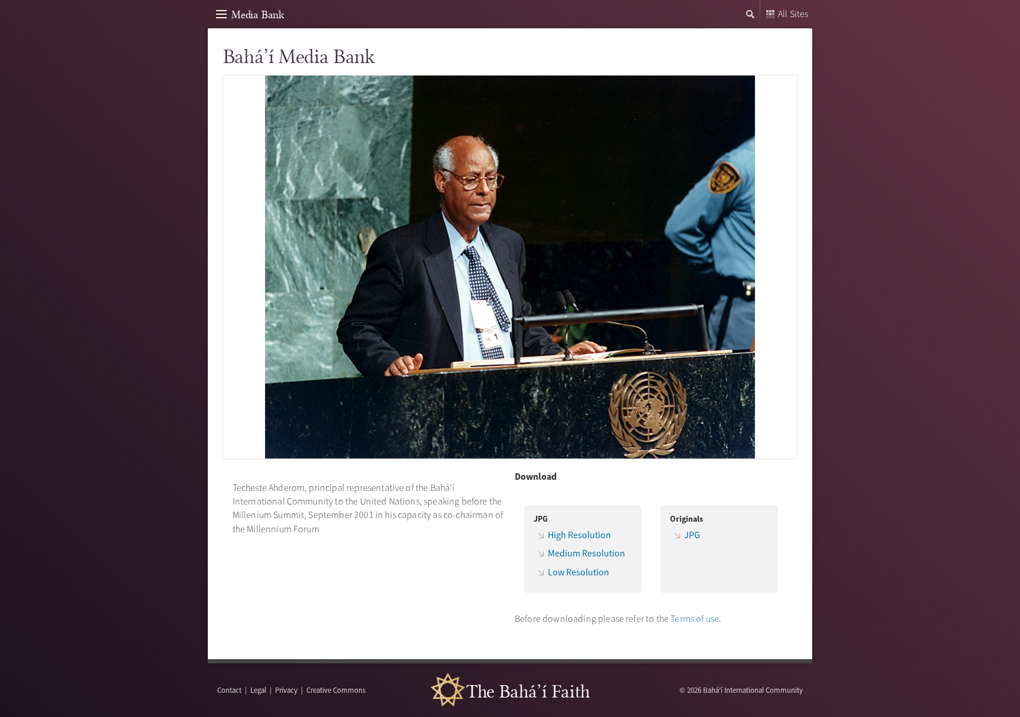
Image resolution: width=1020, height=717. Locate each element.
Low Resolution (578, 572)
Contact (229, 690)
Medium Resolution (586, 553)
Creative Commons (335, 690)
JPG (692, 535)
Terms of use (695, 618)
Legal (258, 690)
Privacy (286, 690)
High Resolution (579, 535)
